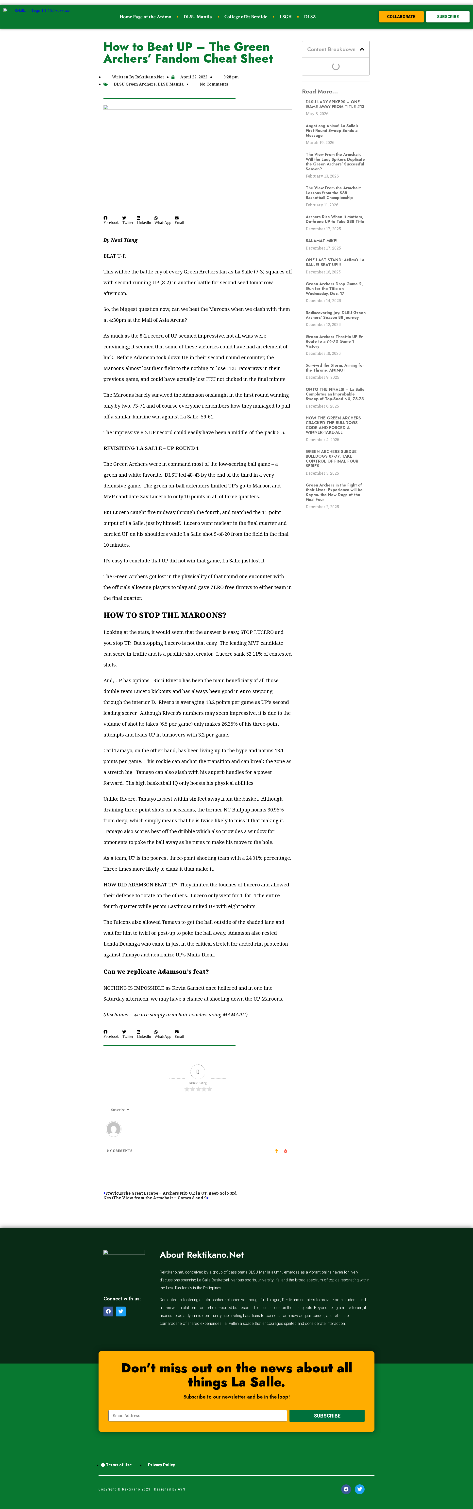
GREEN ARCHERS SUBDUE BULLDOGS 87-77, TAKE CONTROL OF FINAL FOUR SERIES (332, 459)
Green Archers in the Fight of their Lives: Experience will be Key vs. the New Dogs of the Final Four (334, 492)
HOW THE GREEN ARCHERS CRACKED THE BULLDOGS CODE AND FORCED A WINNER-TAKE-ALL (333, 425)
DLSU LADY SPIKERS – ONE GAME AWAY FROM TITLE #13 (335, 104)
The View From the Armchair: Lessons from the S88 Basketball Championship (333, 192)
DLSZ (310, 17)
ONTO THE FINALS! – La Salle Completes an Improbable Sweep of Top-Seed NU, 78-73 (335, 394)
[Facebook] (108, 1311)
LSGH (286, 17)
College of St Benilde (245, 17)
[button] (401, 16)
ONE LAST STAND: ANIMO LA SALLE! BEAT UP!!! (335, 262)
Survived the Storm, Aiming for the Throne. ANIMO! (335, 367)
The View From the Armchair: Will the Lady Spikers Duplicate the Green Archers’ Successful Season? (335, 162)
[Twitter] (121, 1311)
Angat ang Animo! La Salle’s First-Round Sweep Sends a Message (332, 130)
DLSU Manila (198, 17)
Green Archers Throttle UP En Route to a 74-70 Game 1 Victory (334, 341)
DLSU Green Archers (135, 84)
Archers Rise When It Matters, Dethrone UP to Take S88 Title (335, 219)
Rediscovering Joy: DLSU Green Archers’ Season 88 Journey (336, 315)
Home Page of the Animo (145, 17)
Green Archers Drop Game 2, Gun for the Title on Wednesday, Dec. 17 (334, 288)
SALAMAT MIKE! (322, 241)
